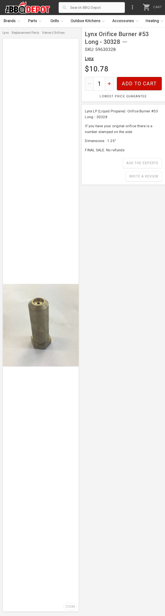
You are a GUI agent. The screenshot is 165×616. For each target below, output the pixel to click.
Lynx (89, 58)
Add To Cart (139, 84)
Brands (10, 20)
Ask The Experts (142, 163)
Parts (32, 20)
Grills (54, 20)
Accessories (123, 20)
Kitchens (86, 20)
